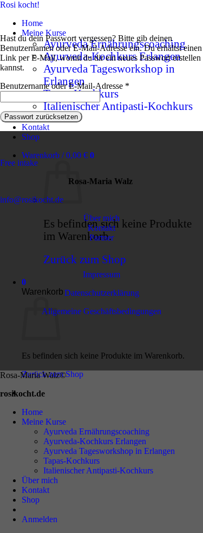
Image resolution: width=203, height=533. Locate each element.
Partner (101, 237)
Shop (31, 136)
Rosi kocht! (20, 4)
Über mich (101, 218)
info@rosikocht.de (31, 199)
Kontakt (35, 127)
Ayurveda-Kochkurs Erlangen (94, 441)
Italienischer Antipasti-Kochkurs (118, 106)
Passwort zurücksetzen (41, 117)
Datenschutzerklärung (101, 292)
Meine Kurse (44, 32)
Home (32, 23)
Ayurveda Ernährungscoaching (96, 431)
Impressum (101, 274)
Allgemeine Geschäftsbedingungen (101, 311)
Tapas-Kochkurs (71, 460)
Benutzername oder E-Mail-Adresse (64, 85)
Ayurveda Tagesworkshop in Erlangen (109, 451)
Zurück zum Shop (84, 259)
